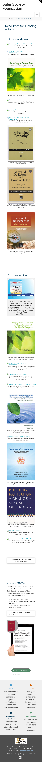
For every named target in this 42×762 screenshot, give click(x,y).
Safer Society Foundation (14, 6)
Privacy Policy (19, 754)
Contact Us (30, 754)
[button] (36, 14)
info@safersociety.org (26, 750)
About (9, 754)
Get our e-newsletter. (21, 670)
